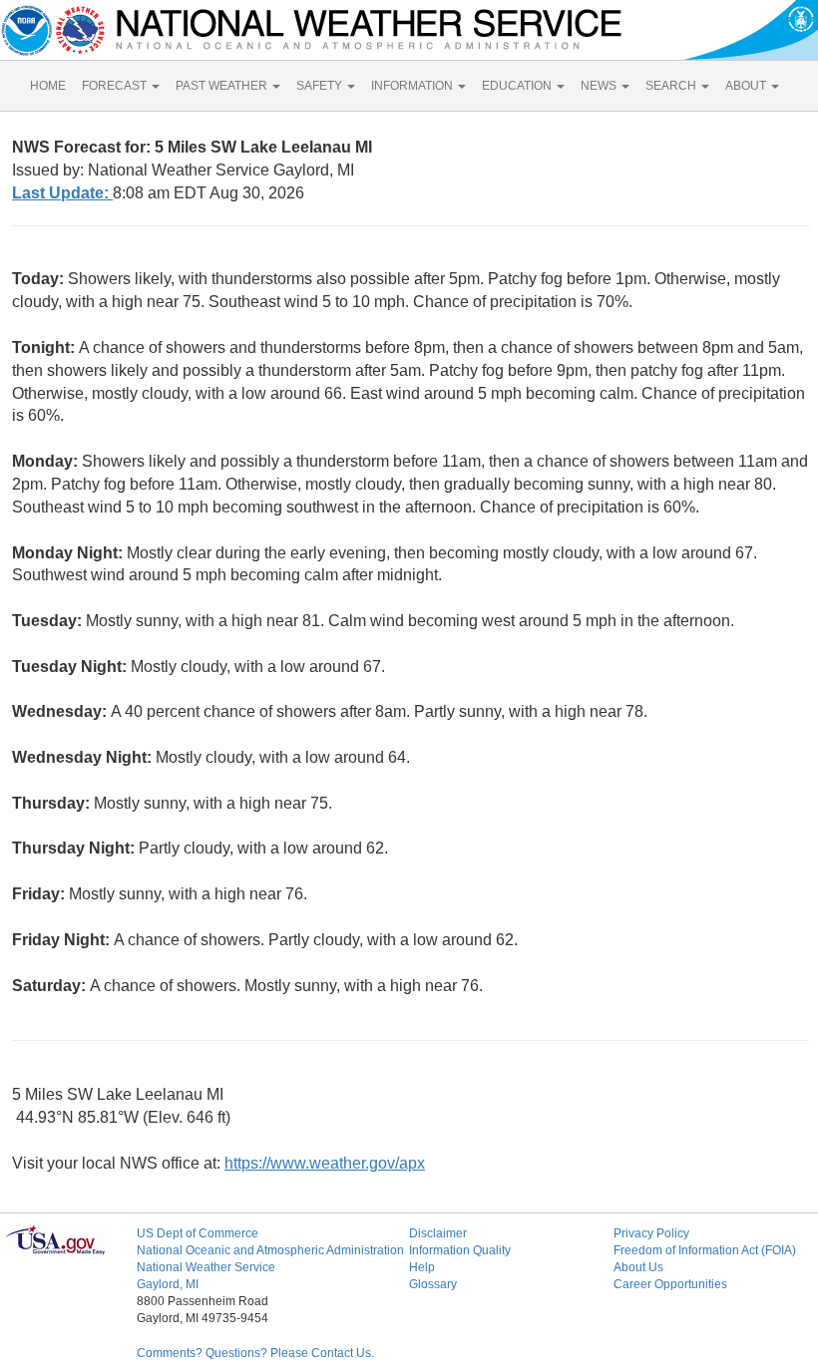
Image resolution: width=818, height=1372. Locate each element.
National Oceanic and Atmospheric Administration (270, 1250)
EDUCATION (518, 86)
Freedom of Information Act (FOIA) (705, 1250)
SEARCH (672, 86)
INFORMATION (413, 86)
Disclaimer (438, 1233)
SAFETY (320, 86)
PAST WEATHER (223, 86)
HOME (48, 86)
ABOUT (747, 86)
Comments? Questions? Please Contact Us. (255, 1353)
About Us (638, 1267)
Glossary (433, 1284)
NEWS (600, 86)
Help (422, 1267)
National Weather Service (206, 1267)
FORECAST (116, 86)
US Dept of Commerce (197, 1233)
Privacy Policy (651, 1233)
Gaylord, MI (168, 1284)
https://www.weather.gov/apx (324, 1163)
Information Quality (460, 1250)
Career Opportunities (670, 1284)
